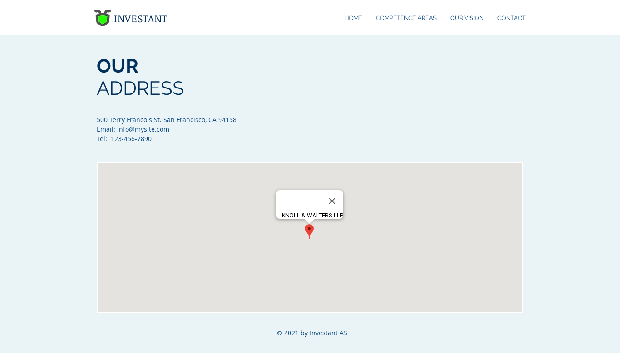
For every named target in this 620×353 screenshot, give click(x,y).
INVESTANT (140, 18)
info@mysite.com (143, 129)
